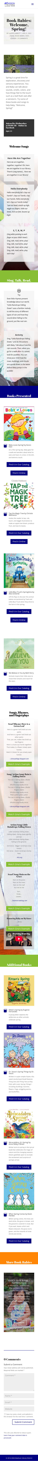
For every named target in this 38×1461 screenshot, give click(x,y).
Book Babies (20, 36)
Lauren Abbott (15, 33)
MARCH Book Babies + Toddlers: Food (19, 1281)
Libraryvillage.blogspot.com (19, 759)
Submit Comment (23, 1422)
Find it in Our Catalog (19, 464)
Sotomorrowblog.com (19, 901)
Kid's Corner (24, 1288)
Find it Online (19, 473)
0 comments (23, 38)
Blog (12, 36)
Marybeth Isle (14, 1286)
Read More (19, 1322)
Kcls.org (19, 857)
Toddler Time (14, 1290)
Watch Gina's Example (19, 764)
